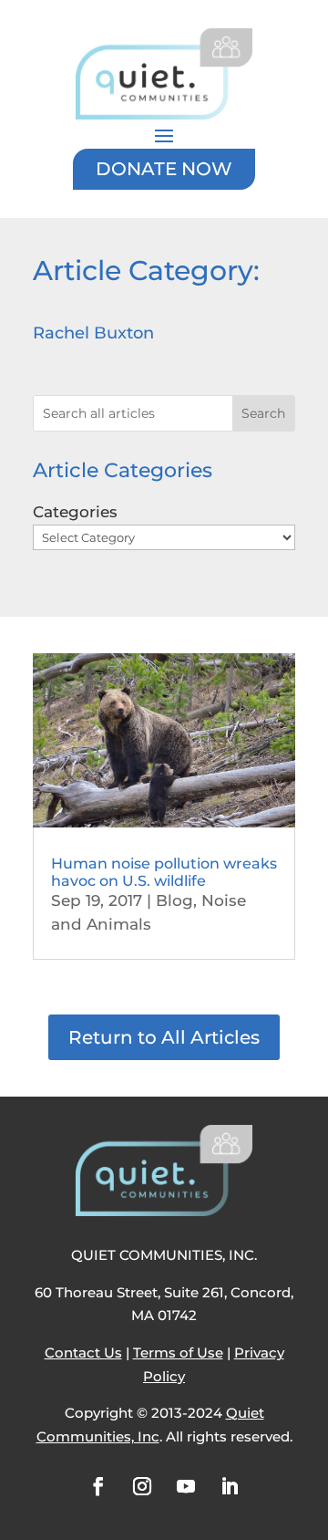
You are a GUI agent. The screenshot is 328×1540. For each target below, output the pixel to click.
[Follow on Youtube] (186, 1486)
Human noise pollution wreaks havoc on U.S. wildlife (164, 872)
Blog (174, 900)
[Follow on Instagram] (142, 1486)
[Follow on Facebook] (98, 1486)
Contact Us (83, 1352)
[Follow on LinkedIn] (229, 1486)
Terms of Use (178, 1352)
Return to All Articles (164, 1037)
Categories (75, 512)
